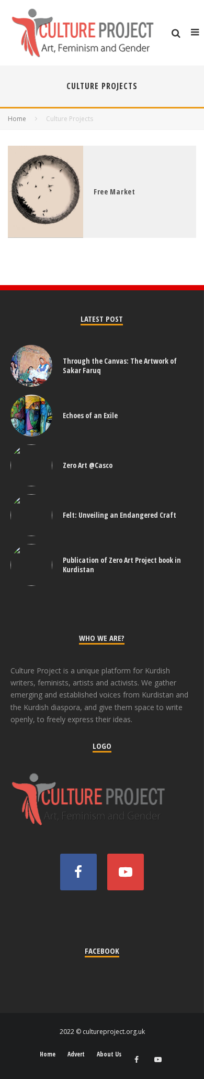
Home (47, 1054)
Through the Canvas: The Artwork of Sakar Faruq (120, 365)
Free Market (114, 192)
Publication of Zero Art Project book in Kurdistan (122, 564)
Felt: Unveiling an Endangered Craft (119, 515)
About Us (109, 1054)
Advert (76, 1054)
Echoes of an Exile (90, 415)
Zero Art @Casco (87, 465)
